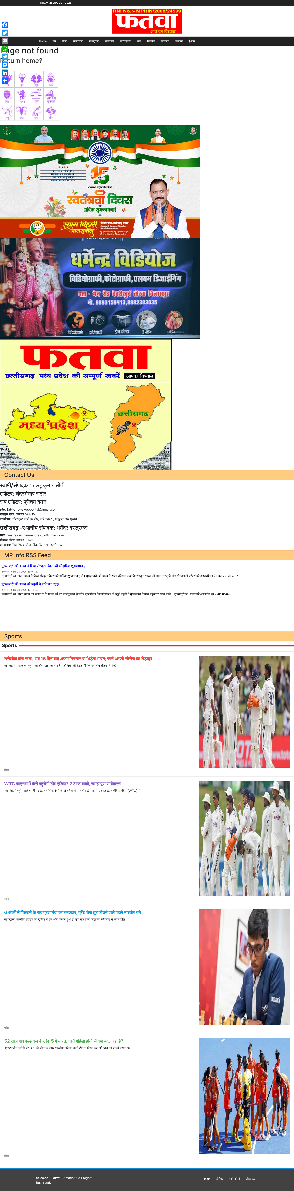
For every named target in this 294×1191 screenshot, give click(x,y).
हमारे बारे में (234, 1178)
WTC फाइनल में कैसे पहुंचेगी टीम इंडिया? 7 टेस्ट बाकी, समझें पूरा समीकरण (62, 783)
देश (54, 41)
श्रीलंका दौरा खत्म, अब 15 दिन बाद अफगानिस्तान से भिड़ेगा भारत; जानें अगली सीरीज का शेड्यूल (78, 658)
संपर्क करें (250, 1178)
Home (43, 41)
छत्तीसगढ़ (109, 41)
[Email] (5, 41)
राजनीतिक (78, 41)
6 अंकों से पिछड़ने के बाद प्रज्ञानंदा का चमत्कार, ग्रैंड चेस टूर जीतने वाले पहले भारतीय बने (72, 912)
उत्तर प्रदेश (125, 41)
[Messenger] (5, 65)
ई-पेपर (192, 41)
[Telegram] (5, 57)
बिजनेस (151, 41)
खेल (139, 41)
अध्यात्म (179, 41)
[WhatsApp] (5, 49)
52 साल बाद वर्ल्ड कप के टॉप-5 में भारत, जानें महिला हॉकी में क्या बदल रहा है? (63, 1041)
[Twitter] (5, 33)
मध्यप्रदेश (94, 41)
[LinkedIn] (5, 73)
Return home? (21, 61)
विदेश (64, 41)
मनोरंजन (165, 41)
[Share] (5, 81)
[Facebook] (5, 25)
